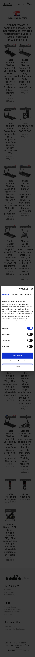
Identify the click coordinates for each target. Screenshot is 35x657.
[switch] (30, 334)
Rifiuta (17, 367)
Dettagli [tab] (15, 294)
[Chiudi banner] (32, 289)
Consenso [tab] (5, 294)
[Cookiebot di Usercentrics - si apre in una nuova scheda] (20, 289)
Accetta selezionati (17, 361)
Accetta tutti (17, 355)
